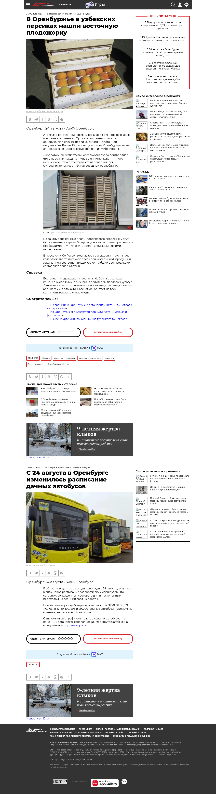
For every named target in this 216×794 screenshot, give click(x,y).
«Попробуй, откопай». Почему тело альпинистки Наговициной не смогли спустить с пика (168, 114)
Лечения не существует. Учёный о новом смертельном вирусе (167, 488)
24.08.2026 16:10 (34, 467)
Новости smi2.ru (37, 457)
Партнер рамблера (79, 781)
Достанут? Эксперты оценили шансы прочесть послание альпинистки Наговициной (169, 148)
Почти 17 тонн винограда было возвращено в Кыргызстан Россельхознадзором (110, 402)
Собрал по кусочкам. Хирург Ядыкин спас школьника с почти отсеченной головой (169, 523)
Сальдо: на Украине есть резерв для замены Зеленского (168, 188)
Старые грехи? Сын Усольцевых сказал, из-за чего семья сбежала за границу (169, 125)
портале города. (75, 625)
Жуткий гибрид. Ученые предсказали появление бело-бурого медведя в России (170, 479)
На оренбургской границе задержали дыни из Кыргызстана (58, 389)
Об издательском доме (62, 729)
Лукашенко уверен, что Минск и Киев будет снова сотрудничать (169, 222)
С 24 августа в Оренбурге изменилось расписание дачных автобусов (163, 52)
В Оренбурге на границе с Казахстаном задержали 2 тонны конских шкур (58, 402)
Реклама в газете (137, 733)
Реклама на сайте (114, 733)
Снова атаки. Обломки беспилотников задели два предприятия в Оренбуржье (163, 66)
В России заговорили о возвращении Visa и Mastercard (169, 177)
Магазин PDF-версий (61, 733)
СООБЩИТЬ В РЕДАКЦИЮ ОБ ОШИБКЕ (131, 736)
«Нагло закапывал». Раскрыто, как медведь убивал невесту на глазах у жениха (169, 512)
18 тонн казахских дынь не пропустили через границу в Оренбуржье (109, 391)
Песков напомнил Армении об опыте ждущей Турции (168, 210)
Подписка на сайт (153, 729)
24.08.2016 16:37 (34, 13)
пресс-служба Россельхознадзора (44, 111)
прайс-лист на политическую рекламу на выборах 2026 (79, 736)
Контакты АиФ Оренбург (88, 733)
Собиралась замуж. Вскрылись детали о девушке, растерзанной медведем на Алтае (167, 534)
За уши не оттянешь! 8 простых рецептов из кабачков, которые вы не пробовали (170, 136)
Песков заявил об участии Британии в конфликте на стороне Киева (168, 199)
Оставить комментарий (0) (108, 332)
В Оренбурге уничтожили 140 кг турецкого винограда (88, 319)
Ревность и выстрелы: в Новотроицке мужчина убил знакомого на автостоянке (163, 79)
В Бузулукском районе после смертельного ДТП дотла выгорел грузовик (162, 25)
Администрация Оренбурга (41, 565)
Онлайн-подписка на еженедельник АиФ (118, 729)
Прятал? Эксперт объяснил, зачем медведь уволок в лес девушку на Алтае (168, 501)
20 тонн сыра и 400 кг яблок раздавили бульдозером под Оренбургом (56, 413)
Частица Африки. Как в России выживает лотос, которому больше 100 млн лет (168, 103)
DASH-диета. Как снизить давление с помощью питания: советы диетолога (162, 39)
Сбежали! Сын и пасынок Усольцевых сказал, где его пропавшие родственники (170, 159)
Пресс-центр (85, 729)
